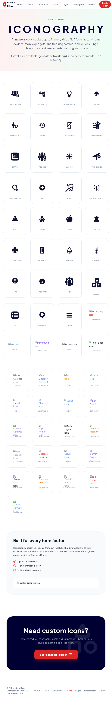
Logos (65, 4)
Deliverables (43, 4)
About (20, 4)
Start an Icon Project (53, 654)
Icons (55, 4)
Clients (30, 4)
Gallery (92, 4)
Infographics (78, 4)
